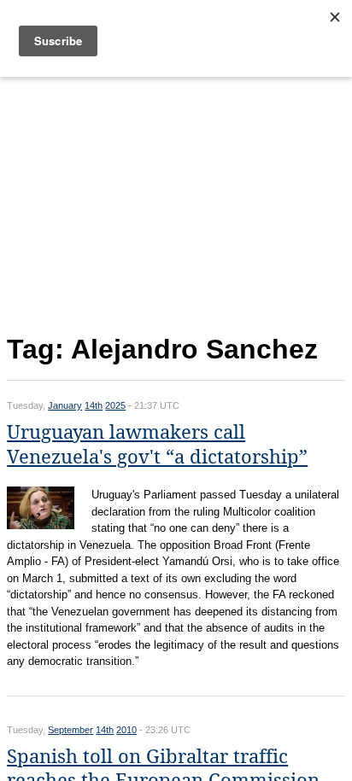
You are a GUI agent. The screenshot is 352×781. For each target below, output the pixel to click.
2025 (115, 405)
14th (94, 405)
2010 (126, 730)
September (70, 730)
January (65, 405)
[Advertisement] (176, 201)
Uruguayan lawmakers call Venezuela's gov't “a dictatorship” (157, 444)
